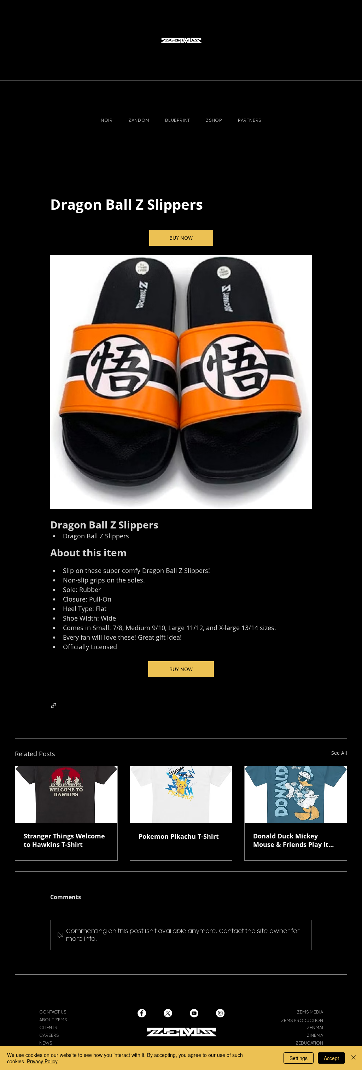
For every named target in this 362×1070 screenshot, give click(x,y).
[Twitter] (168, 1013)
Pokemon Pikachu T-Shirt (179, 836)
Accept (331, 1058)
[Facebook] (142, 1013)
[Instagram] (220, 1013)
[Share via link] (53, 705)
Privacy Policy (42, 1061)
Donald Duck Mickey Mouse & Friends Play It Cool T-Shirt (290, 840)
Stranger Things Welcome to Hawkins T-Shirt (64, 840)
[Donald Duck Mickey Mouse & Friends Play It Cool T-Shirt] (296, 794)
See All (339, 752)
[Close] (353, 1058)
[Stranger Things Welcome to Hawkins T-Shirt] (66, 794)
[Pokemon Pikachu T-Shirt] (181, 794)
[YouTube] (194, 1013)
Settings (299, 1058)
